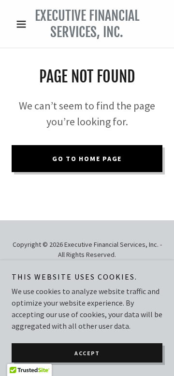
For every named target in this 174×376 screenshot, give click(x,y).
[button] (23, 24)
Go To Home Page (87, 158)
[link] (87, 24)
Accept (87, 353)
